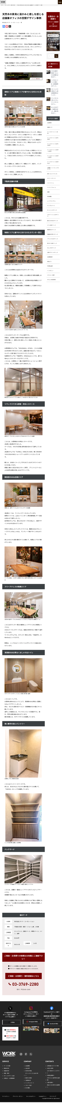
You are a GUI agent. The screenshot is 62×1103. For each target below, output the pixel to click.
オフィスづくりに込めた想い (31, 1074)
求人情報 (27, 1088)
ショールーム (50, 183)
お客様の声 (28, 1080)
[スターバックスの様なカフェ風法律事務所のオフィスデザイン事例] (48, 92)
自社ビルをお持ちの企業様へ (53, 1086)
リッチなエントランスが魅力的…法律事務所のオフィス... (54, 83)
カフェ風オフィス (51, 225)
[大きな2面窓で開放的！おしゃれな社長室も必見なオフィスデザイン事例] (48, 74)
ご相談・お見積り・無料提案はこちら (23, 976)
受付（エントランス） (52, 173)
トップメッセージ (29, 1083)
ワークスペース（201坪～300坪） (52, 156)
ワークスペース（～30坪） (52, 132)
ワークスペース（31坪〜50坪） (53, 138)
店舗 (48, 192)
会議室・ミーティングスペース (53, 168)
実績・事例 (6, 1073)
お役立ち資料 (50, 1068)
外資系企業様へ (50, 1075)
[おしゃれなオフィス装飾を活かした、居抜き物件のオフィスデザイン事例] (48, 110)
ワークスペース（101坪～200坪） (52, 150)
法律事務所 (50, 257)
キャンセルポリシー (31, 1096)
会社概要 (27, 1066)
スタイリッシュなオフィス (53, 215)
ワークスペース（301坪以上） (52, 162)
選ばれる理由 (28, 1078)
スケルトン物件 (51, 275)
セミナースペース (51, 178)
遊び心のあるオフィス (52, 220)
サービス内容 (7, 1066)
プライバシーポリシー (18, 1096)
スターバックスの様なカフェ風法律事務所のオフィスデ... (54, 92)
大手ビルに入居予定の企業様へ (53, 1079)
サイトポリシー (6, 1096)
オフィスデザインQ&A (9, 1075)
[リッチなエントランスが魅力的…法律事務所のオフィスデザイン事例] (48, 83)
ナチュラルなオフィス (52, 239)
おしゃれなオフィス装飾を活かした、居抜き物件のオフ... (54, 110)
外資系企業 (50, 266)
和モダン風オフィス (52, 243)
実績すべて (49, 127)
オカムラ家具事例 (51, 279)
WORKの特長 (28, 1071)
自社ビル (49, 261)
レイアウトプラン (51, 201)
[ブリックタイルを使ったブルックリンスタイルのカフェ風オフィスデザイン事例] (48, 101)
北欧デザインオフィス (52, 252)
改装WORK (6, 1071)
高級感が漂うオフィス (52, 234)
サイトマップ (53, 1096)
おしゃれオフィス (51, 248)
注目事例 (49, 122)
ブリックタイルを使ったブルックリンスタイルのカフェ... (54, 101)
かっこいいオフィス (52, 210)
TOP (2, 5)
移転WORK (6, 1068)
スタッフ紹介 (28, 1085)
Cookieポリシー (43, 1096)
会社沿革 (27, 1068)
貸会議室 (49, 196)
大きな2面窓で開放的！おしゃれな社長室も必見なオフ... (54, 74)
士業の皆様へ (50, 1082)
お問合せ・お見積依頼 (9, 1078)
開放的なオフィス (51, 229)
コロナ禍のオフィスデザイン (53, 1072)
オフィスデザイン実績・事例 (10, 5)
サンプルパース (51, 205)
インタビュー (50, 270)
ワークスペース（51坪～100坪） (53, 144)
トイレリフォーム (51, 187)
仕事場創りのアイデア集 (53, 1066)
